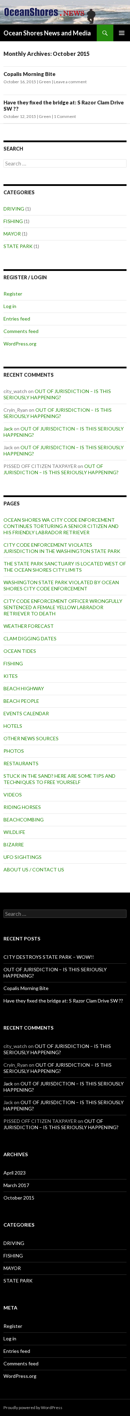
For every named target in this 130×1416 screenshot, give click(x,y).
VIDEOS (12, 794)
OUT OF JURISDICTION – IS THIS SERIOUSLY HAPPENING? (57, 394)
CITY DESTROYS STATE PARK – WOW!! (48, 957)
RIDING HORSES (22, 807)
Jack (8, 429)
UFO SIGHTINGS (22, 857)
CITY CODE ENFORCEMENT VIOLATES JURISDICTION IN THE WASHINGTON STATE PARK (61, 548)
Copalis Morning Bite (29, 74)
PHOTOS (13, 751)
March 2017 (16, 1185)
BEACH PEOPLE (21, 701)
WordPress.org (19, 344)
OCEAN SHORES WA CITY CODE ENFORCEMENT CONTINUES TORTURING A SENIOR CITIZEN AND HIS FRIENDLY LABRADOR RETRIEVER (61, 526)
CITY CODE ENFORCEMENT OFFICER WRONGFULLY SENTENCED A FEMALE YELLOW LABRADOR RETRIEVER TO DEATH (62, 607)
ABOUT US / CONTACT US (33, 869)
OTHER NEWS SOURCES (31, 738)
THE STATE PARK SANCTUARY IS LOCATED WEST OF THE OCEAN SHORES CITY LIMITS (64, 567)
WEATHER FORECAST (28, 626)
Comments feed (20, 331)
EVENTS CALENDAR (26, 713)
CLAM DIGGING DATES (30, 638)
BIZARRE (13, 844)
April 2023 (14, 1173)
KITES (10, 676)
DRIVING (13, 209)
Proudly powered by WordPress (32, 1407)
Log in (9, 306)
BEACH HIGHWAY (23, 688)
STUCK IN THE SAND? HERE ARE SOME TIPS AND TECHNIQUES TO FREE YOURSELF (59, 779)
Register (12, 294)
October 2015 (18, 1198)
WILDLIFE (14, 832)
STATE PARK (18, 246)
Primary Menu (121, 33)
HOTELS (12, 726)
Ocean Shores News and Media (47, 33)
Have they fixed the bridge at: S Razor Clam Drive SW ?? (63, 1001)
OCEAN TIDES (19, 651)
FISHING (13, 221)
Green (45, 81)
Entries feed (16, 319)
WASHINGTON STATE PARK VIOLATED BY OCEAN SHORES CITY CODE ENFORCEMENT (61, 585)
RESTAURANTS (20, 763)
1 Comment (65, 116)
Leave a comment (70, 81)
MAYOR (12, 234)
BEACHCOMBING (23, 819)
